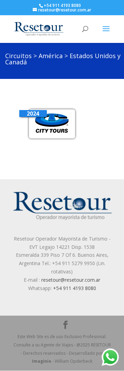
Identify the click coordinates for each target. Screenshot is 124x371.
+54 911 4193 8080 (62, 5)
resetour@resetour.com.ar (70, 280)
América (51, 56)
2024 (33, 113)
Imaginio (41, 361)
